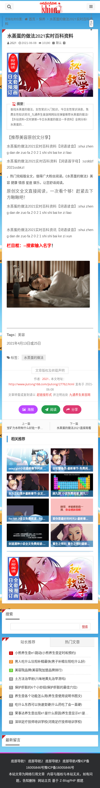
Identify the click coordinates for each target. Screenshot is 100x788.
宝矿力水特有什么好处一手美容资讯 (29, 428)
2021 (13, 43)
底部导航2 (35, 761)
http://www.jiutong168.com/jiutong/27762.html (41, 384)
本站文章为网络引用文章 (27, 774)
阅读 (53, 409)
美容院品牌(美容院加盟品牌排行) (38, 670)
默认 (59, 43)
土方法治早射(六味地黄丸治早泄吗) (40, 678)
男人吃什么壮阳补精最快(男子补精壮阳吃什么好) (50, 661)
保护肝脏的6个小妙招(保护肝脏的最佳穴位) (46, 687)
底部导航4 (70, 761)
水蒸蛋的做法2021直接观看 (74, 428)
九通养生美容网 (79, 395)
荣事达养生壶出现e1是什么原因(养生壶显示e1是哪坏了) (55, 713)
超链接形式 (44, 395)
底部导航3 (52, 761)
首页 (32, 19)
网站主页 (44, 780)
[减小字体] (53, 43)
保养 (42, 19)
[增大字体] (64, 43)
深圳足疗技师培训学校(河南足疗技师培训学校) (48, 721)
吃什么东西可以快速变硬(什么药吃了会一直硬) (48, 704)
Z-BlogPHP (68, 780)
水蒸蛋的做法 (33, 357)
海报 (30, 409)
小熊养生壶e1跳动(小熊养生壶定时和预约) (45, 653)
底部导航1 (18, 761)
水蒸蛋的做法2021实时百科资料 (40, 36)
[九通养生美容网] (50, 6)
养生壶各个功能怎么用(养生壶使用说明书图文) (48, 696)
